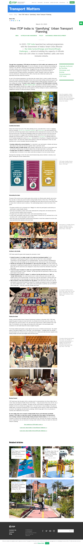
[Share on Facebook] (12, 20)
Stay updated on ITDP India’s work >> (33, 424)
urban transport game (30, 84)
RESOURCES (62, 2)
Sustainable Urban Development (55, 35)
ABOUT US (34, 2)
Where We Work (54, 2)
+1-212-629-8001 (28, 531)
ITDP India (31, 44)
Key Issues (46, 2)
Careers (11, 532)
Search (71, 531)
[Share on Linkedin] (14, 20)
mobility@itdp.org (28, 529)
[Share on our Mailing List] (19, 20)
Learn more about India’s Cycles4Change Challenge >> (33, 427)
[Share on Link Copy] (17, 20)
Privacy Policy (41, 543)
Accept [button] (47, 543)
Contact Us (12, 530)
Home (11, 14)
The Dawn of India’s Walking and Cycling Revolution (18, 452)
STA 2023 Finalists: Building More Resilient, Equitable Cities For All (18, 486)
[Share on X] (10, 20)
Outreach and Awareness (29, 35)
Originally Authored (65, 66)
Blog (15, 14)
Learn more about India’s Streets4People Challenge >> (33, 430)
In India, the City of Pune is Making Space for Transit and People (51, 453)
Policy (41, 35)
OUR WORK (40, 2)
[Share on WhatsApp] (15, 20)
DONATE (72, 2)
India (16, 35)
